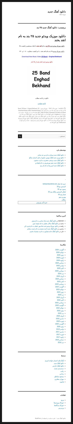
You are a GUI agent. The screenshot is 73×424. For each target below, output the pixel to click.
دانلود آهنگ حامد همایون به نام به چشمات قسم (44, 231)
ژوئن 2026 (60, 255)
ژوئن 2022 (60, 310)
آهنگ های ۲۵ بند (35, 112)
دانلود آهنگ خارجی (58, 366)
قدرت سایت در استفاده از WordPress (45, 418)
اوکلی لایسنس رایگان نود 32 (57, 192)
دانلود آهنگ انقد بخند (38, 114)
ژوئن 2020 (60, 326)
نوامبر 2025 (60, 265)
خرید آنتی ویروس (41, 202)
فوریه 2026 (60, 257)
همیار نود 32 (62, 194)
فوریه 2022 (60, 321)
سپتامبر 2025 (59, 271)
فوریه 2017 (60, 334)
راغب (62, 371)
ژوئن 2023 (60, 292)
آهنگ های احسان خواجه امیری (54, 360)
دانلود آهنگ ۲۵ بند (49, 114)
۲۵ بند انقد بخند (58, 110)
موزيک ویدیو (44, 108)
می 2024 (61, 273)
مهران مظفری (59, 379)
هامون (62, 382)
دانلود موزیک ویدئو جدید (57, 46)
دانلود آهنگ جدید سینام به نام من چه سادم (51, 155)
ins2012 (61, 108)
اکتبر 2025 (60, 268)
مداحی (62, 374)
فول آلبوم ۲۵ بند (54, 122)
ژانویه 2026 (60, 260)
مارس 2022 (60, 318)
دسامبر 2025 (59, 263)
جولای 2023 (60, 289)
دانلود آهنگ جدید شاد (40, 116)
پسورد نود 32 (62, 189)
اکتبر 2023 (60, 281)
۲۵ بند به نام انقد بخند (47, 110)
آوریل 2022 (60, 316)
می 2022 (61, 313)
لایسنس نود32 (61, 186)
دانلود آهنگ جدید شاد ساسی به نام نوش (44, 221)
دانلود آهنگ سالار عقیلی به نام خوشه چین (45, 223)
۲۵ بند (64, 110)
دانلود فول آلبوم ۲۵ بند (60, 118)
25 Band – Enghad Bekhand (29, 108)
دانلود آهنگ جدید (57, 11)
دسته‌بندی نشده (59, 368)
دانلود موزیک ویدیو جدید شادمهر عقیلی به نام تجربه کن (41, 226)
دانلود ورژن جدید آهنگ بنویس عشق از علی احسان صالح (46, 158)
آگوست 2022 (59, 305)
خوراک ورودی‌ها (59, 403)
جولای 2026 (60, 252)
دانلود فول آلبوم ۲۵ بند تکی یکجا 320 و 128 (41, 118)
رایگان (64, 200)
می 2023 (61, 295)
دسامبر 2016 (59, 340)
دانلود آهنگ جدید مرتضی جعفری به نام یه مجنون (49, 160)
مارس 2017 (60, 332)
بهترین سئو (62, 197)
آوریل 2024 (60, 276)
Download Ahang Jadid (24, 110)
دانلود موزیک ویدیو (58, 51)
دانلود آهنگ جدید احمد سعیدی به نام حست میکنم (42, 229)
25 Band (44, 56)
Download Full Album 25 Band (57, 112)
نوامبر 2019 (60, 329)
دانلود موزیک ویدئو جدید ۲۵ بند (55, 120)
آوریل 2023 (60, 297)
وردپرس (61, 408)
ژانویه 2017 (60, 337)
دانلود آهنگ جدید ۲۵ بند (26, 114)
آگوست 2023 (59, 287)
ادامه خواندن (42, 103)
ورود (62, 400)
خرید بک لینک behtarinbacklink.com (54, 184)
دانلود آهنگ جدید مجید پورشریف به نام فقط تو (49, 163)
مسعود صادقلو (59, 376)
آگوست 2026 (59, 250)
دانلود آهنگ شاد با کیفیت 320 (26, 116)
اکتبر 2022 (60, 300)
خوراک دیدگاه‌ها (59, 405)
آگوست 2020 (59, 324)
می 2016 (61, 342)
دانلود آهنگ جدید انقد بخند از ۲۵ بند (56, 116)
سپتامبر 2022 (59, 303)
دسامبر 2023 (59, 279)
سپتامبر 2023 (59, 284)
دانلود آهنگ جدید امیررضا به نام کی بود (52, 165)
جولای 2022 (60, 308)
